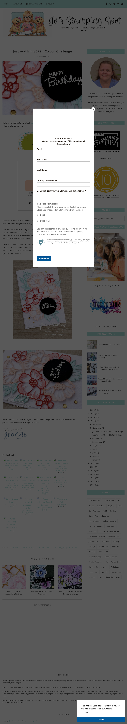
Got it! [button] (101, 720)
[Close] (93, 109)
